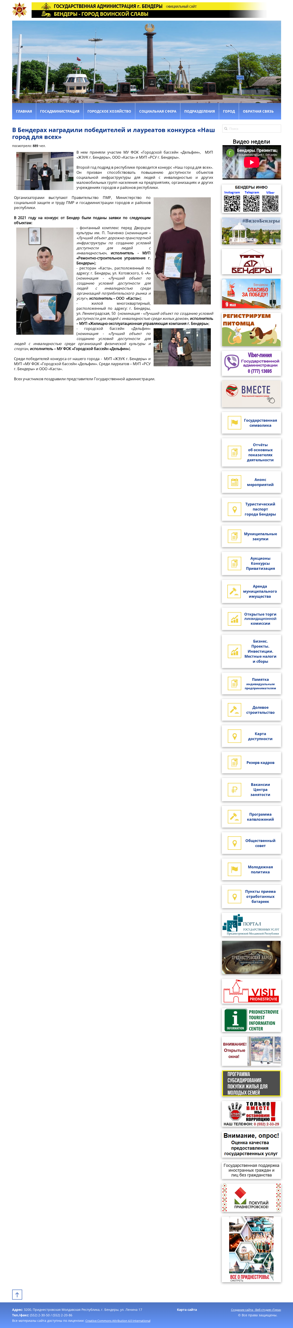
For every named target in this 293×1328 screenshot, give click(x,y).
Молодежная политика (260, 869)
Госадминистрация (59, 111)
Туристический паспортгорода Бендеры (260, 509)
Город (229, 111)
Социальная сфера (157, 111)
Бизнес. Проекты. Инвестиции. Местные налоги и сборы (260, 651)
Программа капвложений (260, 817)
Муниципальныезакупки (260, 536)
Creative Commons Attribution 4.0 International (117, 1321)
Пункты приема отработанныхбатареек (260, 896)
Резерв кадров (260, 762)
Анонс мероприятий (260, 482)
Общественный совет (260, 843)
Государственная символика (260, 423)
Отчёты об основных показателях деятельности (260, 452)
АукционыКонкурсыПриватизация (260, 563)
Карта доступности (260, 736)
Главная (24, 111)
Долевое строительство (260, 710)
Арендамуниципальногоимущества (260, 591)
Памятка (260, 683)
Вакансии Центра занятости (260, 789)
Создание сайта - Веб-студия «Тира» (256, 1310)
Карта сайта (187, 1309)
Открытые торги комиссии (260, 619)
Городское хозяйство (109, 111)
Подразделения (199, 111)
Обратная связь (258, 111)
